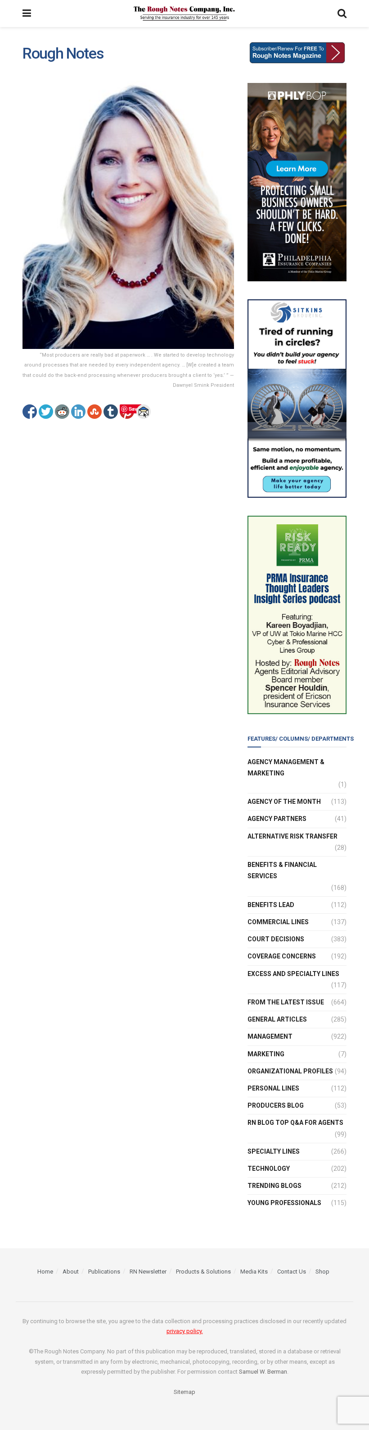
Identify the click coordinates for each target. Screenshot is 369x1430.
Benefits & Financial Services (282, 870)
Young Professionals (284, 1202)
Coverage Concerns (282, 956)
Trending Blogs (275, 1185)
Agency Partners (277, 818)
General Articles (277, 1019)
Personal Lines (273, 1088)
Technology (269, 1168)
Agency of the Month (284, 801)
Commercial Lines (278, 922)
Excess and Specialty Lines (293, 973)
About (71, 1271)
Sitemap (184, 1392)
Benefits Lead (271, 904)
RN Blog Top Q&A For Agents (295, 1122)
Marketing (266, 1054)
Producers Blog (276, 1105)
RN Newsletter (148, 1271)
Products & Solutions (203, 1271)
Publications (104, 1271)
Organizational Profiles (290, 1071)
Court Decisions (276, 939)
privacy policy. (184, 1331)
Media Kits (254, 1271)
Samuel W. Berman (263, 1371)
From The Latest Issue (286, 1002)
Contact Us (291, 1271)
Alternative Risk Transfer (293, 836)
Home (45, 1271)
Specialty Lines (274, 1151)
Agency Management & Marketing (286, 767)
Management (270, 1036)
